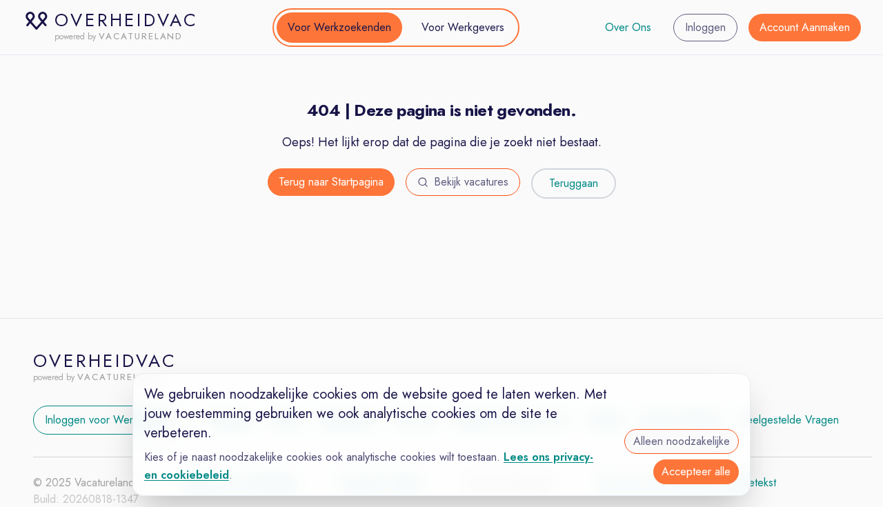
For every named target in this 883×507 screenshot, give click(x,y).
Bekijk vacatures (471, 182)
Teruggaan (573, 183)
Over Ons (628, 27)
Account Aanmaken (805, 27)
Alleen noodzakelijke (681, 441)
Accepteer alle (696, 471)
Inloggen (705, 27)
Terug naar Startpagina (331, 182)
